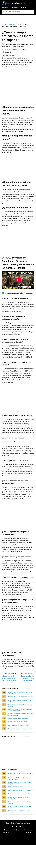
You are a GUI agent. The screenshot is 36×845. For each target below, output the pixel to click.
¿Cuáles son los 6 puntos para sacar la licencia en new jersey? (9, 678)
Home (4, 24)
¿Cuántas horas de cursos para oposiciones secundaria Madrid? (20, 714)
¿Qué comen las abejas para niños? (18, 794)
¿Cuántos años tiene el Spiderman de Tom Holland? (19, 692)
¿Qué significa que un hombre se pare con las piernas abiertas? (19, 709)
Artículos (5, 7)
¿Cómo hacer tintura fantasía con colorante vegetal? (20, 700)
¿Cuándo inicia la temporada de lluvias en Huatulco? (19, 705)
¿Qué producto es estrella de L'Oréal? (18, 810)
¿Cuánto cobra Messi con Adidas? (17, 721)
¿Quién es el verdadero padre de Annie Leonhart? (19, 802)
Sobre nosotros (6, 831)
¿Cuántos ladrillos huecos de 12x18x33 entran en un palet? (19, 778)
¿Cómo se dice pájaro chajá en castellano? (20, 696)
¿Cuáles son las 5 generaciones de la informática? (18, 798)
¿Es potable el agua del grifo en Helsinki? (19, 728)
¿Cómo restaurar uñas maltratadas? (18, 718)
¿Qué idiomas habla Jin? (14, 786)
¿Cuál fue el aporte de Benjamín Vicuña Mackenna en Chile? (19, 782)
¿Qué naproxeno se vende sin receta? (18, 725)
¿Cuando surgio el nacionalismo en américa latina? (20, 774)
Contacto (16, 830)
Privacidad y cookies (28, 831)
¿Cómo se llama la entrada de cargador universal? (19, 807)
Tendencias (14, 7)
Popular (23, 7)
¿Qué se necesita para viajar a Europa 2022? (20, 790)
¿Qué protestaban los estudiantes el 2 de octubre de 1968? (27, 678)
